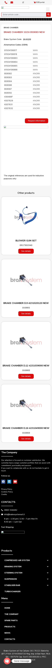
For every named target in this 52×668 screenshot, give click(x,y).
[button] (47, 9)
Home (7, 608)
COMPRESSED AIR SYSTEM (17, 560)
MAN (35, 50)
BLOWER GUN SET (26, 240)
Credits (4, 494)
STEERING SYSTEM (13, 573)
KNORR (36, 73)
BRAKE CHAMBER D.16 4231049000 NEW (26, 428)
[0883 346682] (6, 2)
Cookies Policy (7, 492)
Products (9, 626)
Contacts (9, 639)
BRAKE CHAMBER (11, 27)
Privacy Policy (6, 489)
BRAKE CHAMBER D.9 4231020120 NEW (26, 303)
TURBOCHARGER (12, 591)
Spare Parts (11, 620)
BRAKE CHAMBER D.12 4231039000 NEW (26, 365)
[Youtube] (15, 482)
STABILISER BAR (12, 585)
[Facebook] (3, 482)
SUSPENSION (10, 579)
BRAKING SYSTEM (12, 566)
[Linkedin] (9, 482)
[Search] (48, 14)
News (7, 633)
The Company (11, 614)
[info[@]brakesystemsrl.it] (12, 2)
